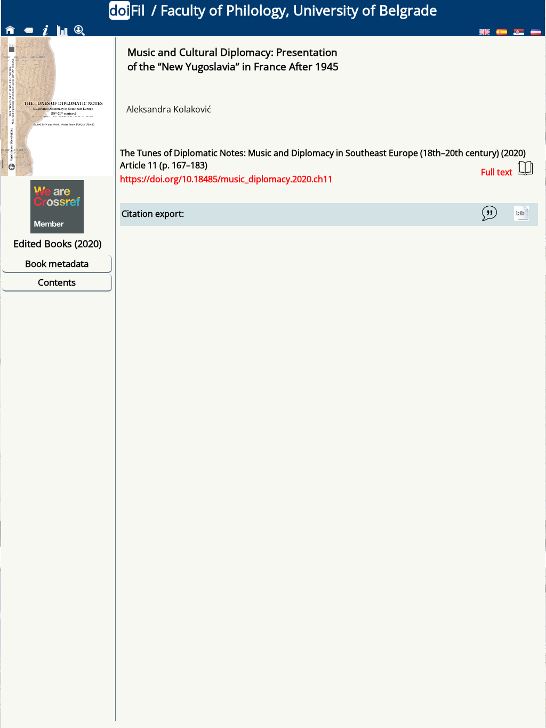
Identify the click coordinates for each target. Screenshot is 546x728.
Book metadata (57, 263)
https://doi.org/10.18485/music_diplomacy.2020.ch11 (226, 179)
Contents (57, 282)
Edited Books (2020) (57, 243)
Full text (496, 172)
